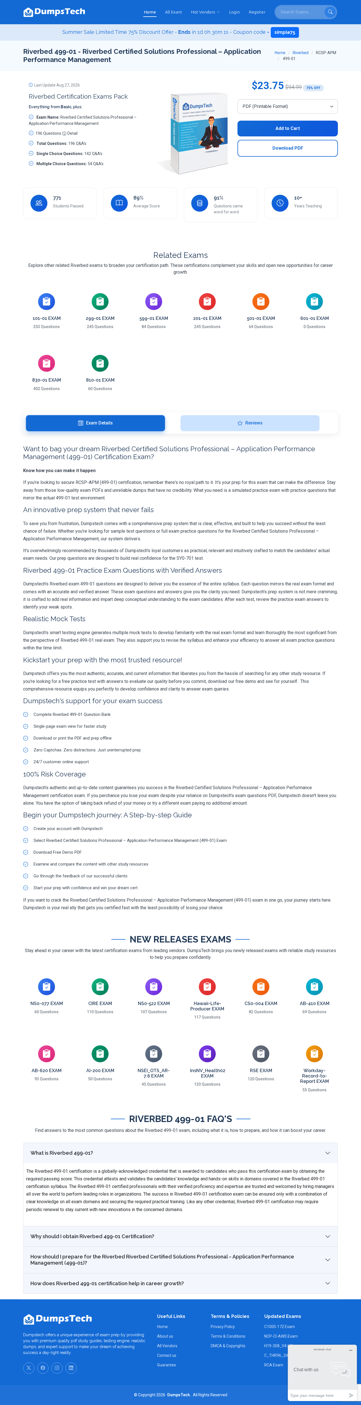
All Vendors (167, 1346)
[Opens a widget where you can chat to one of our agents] (322, 1372)
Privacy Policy (223, 1327)
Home (150, 12)
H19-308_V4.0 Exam (282, 1346)
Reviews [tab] (254, 423)
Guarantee (166, 1365)
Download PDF (287, 148)
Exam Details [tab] (99, 423)
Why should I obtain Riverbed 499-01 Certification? (92, 1236)
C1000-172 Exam (279, 1327)
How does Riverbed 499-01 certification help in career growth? (107, 1283)
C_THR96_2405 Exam (283, 1355)
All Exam (173, 12)
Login (234, 12)
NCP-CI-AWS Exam (281, 1336)
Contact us (166, 1355)
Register (257, 12)
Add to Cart (288, 128)
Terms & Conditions (228, 1336)
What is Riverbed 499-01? (61, 1153)
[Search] (330, 12)
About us (165, 1336)
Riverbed (301, 52)
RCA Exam (273, 1365)
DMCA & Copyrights (228, 1346)
